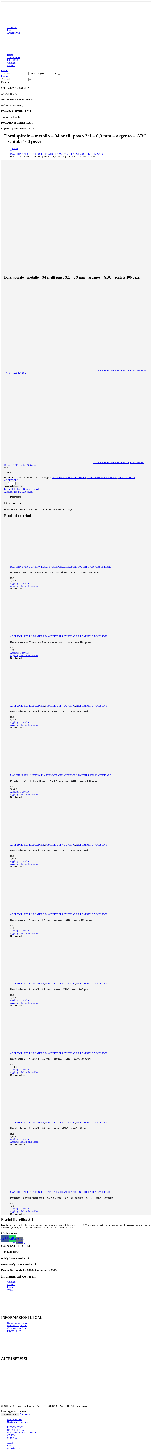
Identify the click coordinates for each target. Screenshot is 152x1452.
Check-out (25, 1414)
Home (10, 55)
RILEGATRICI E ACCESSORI (91, 636)
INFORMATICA (15, 1427)
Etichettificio (13, 60)
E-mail (36, 489)
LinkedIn (18, 489)
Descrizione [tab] (15, 496)
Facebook (8, 489)
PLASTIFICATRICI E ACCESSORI (59, 566)
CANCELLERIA (15, 1430)
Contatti (11, 65)
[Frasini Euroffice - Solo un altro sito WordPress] (27, 50)
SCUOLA (12, 1438)
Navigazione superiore (17, 1422)
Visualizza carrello (10, 1414)
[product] (79, 543)
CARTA (11, 1435)
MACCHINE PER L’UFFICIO (22, 1432)
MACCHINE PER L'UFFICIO (102, 477)
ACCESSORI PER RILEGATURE (69, 477)
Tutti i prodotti (13, 57)
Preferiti (11, 30)
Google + (27, 489)
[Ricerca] (59, 74)
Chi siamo (12, 63)
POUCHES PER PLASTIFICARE (94, 566)
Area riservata (13, 33)
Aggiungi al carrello (13, 486)
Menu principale (14, 1419)
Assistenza (12, 27)
